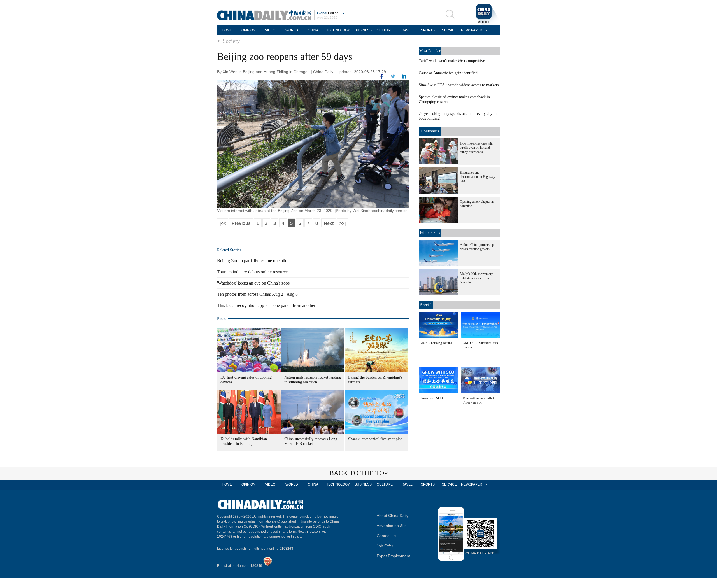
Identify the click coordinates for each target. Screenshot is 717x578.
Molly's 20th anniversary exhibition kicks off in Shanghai (476, 278)
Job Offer (385, 546)
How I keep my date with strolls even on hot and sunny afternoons (476, 147)
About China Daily (392, 515)
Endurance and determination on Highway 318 (477, 177)
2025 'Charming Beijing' (437, 343)
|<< (223, 223)
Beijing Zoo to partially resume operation (253, 260)
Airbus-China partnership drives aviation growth (477, 247)
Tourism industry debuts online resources (253, 271)
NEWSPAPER (471, 30)
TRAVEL (406, 30)
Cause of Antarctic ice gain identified (448, 73)
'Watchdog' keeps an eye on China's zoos (253, 283)
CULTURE (385, 30)
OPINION (248, 30)
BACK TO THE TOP (358, 473)
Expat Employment (393, 556)
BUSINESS (363, 30)
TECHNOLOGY (338, 30)
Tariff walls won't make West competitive (452, 61)
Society (231, 41)
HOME (227, 30)
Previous (241, 223)
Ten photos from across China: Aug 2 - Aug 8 (257, 294)
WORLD (291, 30)
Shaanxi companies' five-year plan (375, 439)
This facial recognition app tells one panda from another (266, 305)
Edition (328, 13)
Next (329, 223)
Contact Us (386, 535)
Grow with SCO (432, 398)
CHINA (313, 30)
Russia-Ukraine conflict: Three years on (479, 400)
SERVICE (449, 30)
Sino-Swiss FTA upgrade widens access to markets (459, 85)
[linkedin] (393, 78)
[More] (381, 79)
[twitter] (404, 78)
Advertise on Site (392, 525)
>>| (342, 223)
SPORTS (428, 30)
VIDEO (270, 30)
